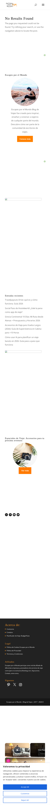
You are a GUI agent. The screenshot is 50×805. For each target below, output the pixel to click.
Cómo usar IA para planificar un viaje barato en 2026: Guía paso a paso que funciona (22, 341)
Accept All (25, 787)
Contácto (10, 632)
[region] (25, 784)
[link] (8, 761)
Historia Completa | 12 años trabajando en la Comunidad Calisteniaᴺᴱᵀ (25, 761)
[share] (41, 760)
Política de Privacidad (14, 651)
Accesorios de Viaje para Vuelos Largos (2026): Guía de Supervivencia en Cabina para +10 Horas (23, 329)
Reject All (25, 800)
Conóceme (10, 629)
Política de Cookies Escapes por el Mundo (21, 647)
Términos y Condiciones (15, 654)
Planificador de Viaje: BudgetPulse (18, 636)
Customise (25, 793)
